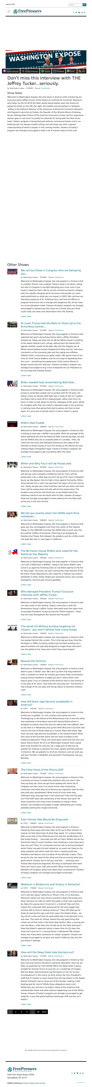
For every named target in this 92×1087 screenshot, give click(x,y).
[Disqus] (46, 169)
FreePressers (27, 12)
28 (38, 1012)
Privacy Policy (28, 1083)
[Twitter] (76, 12)
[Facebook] (73, 12)
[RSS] (84, 12)
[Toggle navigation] (9, 11)
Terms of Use (40, 1083)
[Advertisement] (46, 33)
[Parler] (82, 12)
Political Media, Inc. (81, 1082)
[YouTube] (79, 12)
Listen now (26, 316)
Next (44, 1012)
